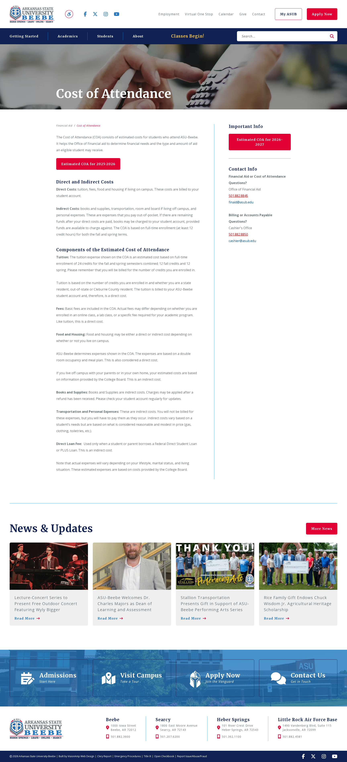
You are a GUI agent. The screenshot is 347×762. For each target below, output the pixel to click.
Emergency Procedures (127, 756)
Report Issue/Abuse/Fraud (192, 756)
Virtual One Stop (199, 14)
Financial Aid (64, 125)
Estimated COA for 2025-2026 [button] (88, 164)
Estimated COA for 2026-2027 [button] (260, 142)
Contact (258, 14)
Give (243, 14)
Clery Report (104, 756)
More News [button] (321, 529)
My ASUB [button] (288, 14)
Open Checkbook (164, 756)
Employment (168, 14)
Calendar (226, 14)
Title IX (147, 756)
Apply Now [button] (322, 14)
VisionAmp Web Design (81, 756)
